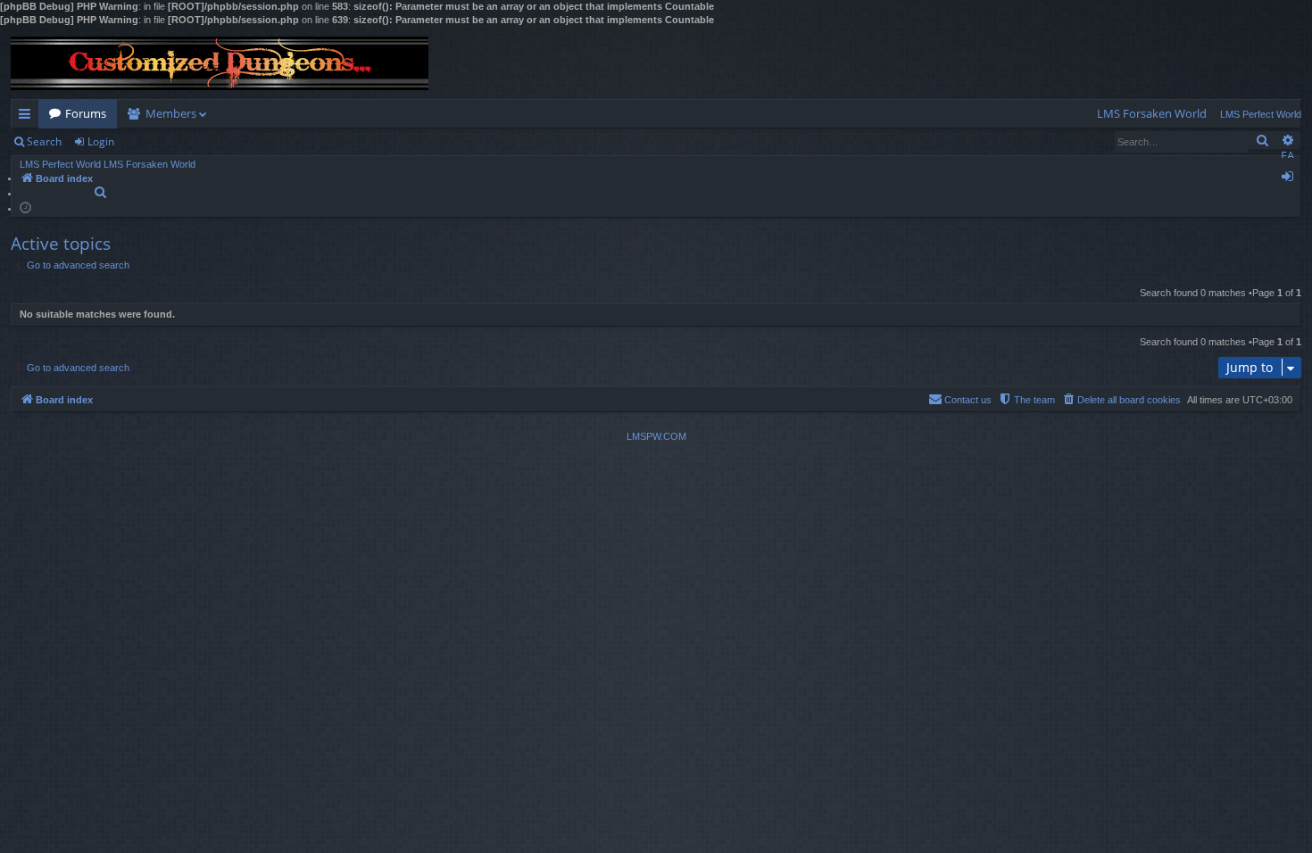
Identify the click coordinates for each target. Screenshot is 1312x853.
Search (44, 141)
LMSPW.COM (656, 436)
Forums (85, 113)
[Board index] (219, 63)
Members (170, 113)
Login (100, 141)
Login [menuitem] (1291, 179)
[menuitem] (1151, 113)
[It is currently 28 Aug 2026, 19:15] (25, 206)
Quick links (28, 116)
